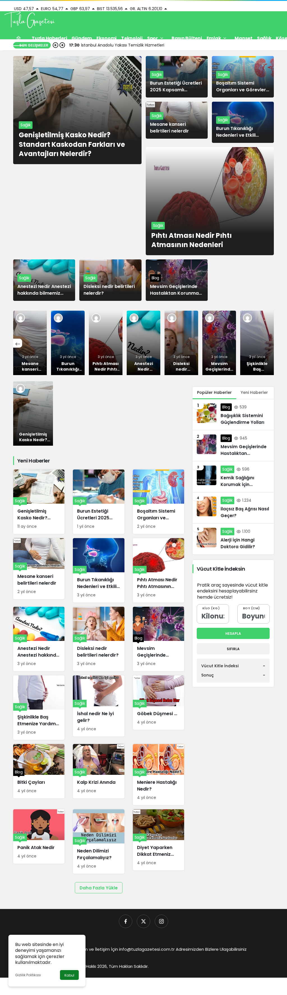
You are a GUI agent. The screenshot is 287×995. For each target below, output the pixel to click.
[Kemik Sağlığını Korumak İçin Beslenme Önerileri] (233, 476)
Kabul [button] (69, 975)
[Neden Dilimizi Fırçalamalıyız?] (98, 841)
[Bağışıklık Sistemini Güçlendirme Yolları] (233, 414)
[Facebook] (125, 921)
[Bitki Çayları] (38, 771)
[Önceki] (17, 343)
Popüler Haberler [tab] (214, 392)
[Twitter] (143, 921)
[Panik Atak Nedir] (38, 836)
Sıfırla (233, 649)
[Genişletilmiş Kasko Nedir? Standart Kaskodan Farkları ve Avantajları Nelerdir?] (77, 110)
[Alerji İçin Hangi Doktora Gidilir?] (233, 539)
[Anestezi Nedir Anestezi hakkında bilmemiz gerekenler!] (143, 343)
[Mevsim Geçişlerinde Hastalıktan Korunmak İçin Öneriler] (219, 343)
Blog (155, 278)
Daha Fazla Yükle (99, 888)
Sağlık (25, 125)
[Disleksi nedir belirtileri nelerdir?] (181, 343)
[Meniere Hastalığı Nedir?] (158, 774)
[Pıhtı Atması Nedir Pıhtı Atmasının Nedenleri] (210, 201)
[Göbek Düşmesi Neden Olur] (158, 702)
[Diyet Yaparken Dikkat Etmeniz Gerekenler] (158, 839)
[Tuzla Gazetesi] (29, 20)
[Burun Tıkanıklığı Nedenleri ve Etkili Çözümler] (68, 343)
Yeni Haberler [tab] (254, 392)
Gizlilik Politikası (28, 975)
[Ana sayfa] (18, 38)
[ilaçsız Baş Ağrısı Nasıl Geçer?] (233, 507)
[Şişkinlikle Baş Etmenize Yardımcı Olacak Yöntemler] (257, 343)
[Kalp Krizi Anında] (98, 771)
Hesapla (233, 633)
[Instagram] (161, 921)
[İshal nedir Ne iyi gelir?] (98, 705)
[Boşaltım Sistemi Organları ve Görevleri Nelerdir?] (158, 501)
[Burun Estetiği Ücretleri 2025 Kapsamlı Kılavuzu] (98, 501)
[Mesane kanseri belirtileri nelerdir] (30, 343)
